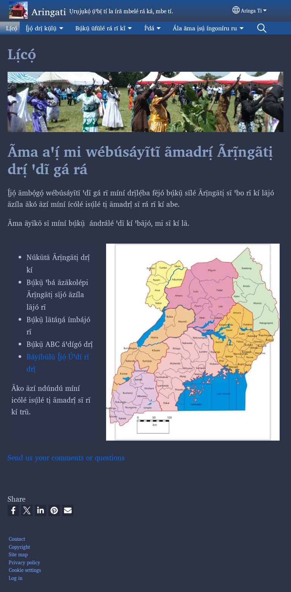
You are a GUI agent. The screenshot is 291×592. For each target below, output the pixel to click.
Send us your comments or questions (66, 457)
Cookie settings (25, 570)
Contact (17, 538)
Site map (18, 554)
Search (262, 28)
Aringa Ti (251, 10)
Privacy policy (24, 562)
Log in (15, 578)
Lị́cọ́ (11, 28)
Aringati (48, 11)
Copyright (19, 546)
